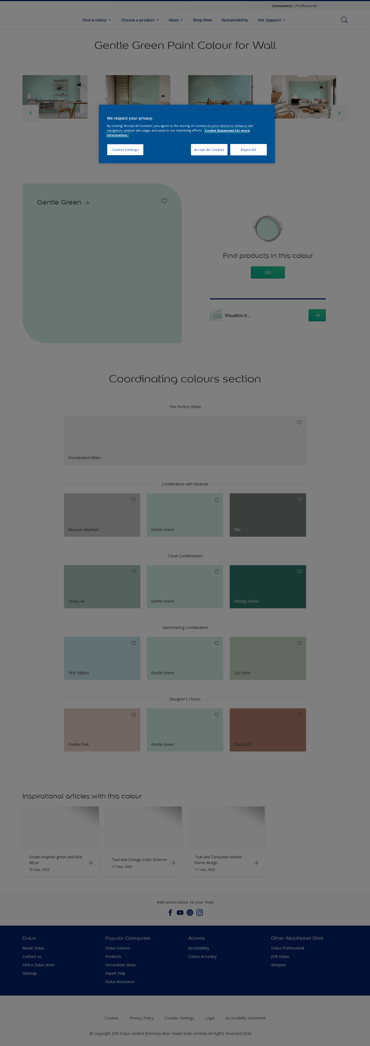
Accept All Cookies (209, 150)
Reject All (248, 150)
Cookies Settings (125, 150)
